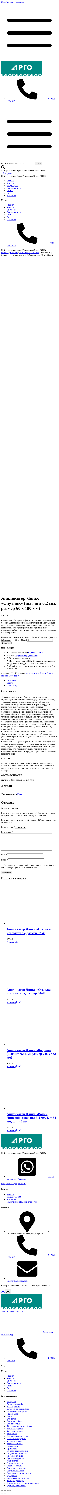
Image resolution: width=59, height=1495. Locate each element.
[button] (29, 200)
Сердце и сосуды (14, 1466)
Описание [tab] (11, 680)
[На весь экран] (5, 1490)
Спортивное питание (16, 1468)
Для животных (13, 1424)
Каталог (10, 183)
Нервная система (15, 1443)
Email (4, 860)
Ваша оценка (8, 827)
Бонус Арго (12, 185)
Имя (4, 855)
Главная (10, 180)
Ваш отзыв (7, 832)
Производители (14, 188)
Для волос (11, 1416)
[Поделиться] (8, 1490)
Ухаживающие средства (18, 1478)
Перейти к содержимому (12, 2)
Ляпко (20, 794)
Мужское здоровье (15, 1441)
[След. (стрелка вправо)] (5, 1493)
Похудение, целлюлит (17, 1453)
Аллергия (11, 1401)
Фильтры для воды (15, 1480)
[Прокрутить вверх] (3, 1292)
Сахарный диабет (15, 1463)
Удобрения (12, 1475)
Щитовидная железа (16, 1485)
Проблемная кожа (15, 1456)
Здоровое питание (15, 1431)
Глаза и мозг (12, 1414)
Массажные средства (16, 1438)
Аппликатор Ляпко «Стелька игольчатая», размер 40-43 (29, 991)
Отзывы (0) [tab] (12, 685)
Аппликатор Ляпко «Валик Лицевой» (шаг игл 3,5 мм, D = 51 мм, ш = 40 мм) (31, 1117)
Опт (8, 193)
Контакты (11, 195)
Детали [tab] (10, 683)
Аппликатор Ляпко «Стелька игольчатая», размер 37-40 (29, 931)
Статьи (10, 190)
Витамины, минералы (17, 1411)
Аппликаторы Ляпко (36, 673)
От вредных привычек (17, 1451)
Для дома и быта (14, 1421)
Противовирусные (15, 1458)
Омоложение (13, 1446)
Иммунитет (12, 1433)
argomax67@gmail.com (26, 655)
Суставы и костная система (19, 1473)
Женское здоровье (15, 1428)
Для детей (11, 1419)
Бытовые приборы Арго (18, 1409)
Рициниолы (12, 1461)
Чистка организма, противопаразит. (23, 1483)
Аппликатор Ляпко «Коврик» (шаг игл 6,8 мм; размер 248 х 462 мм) (31, 1053)
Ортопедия (14, 676)
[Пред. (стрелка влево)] (2, 1493)
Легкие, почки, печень (17, 1436)
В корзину (6, 643)
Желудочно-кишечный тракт (20, 1426)
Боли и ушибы (13, 1406)
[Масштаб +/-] (2, 1490)
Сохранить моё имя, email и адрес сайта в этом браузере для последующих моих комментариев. (29, 866)
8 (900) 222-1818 (35, 653)
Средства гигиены (15, 1470)
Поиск (38, 163)
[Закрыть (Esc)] (10, 1490)
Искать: (4, 163)
